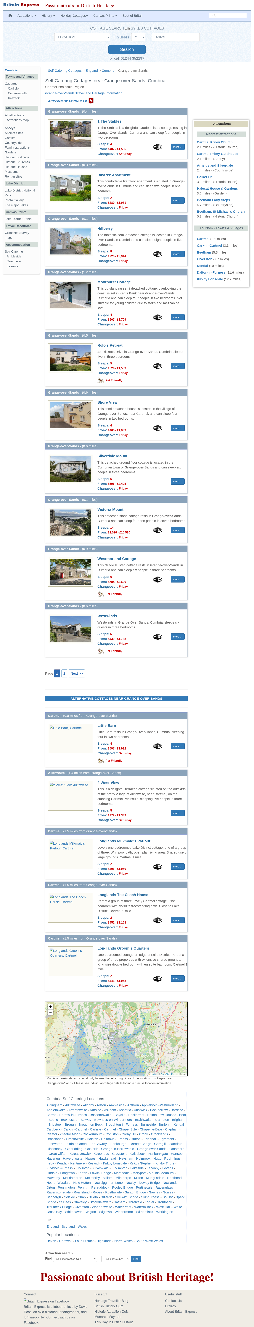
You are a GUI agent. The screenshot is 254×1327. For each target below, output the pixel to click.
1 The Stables (109, 121)
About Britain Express (181, 1311)
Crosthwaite (75, 1139)
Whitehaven (74, 1212)
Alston (101, 1105)
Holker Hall (205, 177)
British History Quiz (108, 1305)
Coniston (112, 1134)
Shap (82, 1197)
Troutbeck (164, 1202)
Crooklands (159, 1134)
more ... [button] (177, 146)
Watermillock (143, 1207)
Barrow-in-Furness (73, 1115)
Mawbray (53, 1178)
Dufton (136, 1139)
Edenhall (150, 1139)
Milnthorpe (123, 1178)
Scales (168, 1192)
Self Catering (14, 251)
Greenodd (101, 1154)
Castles (10, 138)
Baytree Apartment (114, 175)
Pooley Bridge (122, 1187)
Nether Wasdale (58, 1183)
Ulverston (82, 1207)
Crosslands (54, 1139)
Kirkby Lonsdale (115, 1163)
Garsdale (175, 1144)
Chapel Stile (128, 1129)
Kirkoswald (100, 1168)
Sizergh (106, 1197)
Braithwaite (143, 1120)
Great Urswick (80, 1154)
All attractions (14, 115)
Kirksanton (119, 1168)
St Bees (65, 1202)
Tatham (119, 1202)
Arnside (95, 1110)
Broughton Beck (90, 1124)
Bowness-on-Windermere (113, 1120)
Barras (51, 1115)
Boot (182, 1115)
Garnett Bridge (140, 1144)
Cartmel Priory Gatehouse (217, 154)
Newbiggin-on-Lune (108, 1183)
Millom (107, 1178)
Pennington (66, 1187)
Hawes (90, 1158)
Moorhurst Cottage (114, 282)
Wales (82, 1226)
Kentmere (77, 1163)
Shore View (107, 402)
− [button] (50, 1012)
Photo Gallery (14, 200)
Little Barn (106, 725)
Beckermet (136, 1115)
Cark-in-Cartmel (75, 1129)
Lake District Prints (18, 219)
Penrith (83, 1187)
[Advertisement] (21, 334)
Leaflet (154, 1074)
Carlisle (95, 1129)
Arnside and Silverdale (215, 165)
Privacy (170, 1305)
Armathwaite (77, 1110)
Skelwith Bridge (126, 1197)
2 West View (108, 783)
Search (127, 49)
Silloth (93, 1197)
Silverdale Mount (112, 456)
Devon (51, 1241)
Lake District (84, 1241)
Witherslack (144, 1212)
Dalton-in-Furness (114, 1139)
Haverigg (53, 1158)
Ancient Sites (14, 133)
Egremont (167, 1139)
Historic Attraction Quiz (111, 1311)
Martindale (122, 1173)
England (92, 70)
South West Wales (149, 1241)
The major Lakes (16, 205)
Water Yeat (123, 1207)
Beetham (204, 252)
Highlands (104, 1241)
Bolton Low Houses (161, 1115)
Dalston (92, 1139)
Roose (97, 1192)
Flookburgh (118, 1144)
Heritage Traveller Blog (111, 1300)
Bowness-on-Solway (76, 1120)
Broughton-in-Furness (121, 1124)
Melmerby (92, 1178)
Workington (164, 1212)
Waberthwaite (102, 1207)
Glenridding (73, 1149)
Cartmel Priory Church (215, 142)
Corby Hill (129, 1134)
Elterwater (54, 1144)
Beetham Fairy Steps (213, 200)
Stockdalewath (100, 1202)
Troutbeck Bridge (59, 1207)
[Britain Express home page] (21, 5)
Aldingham (54, 1105)
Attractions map (18, 120)
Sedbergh (53, 1197)
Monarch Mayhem (107, 1316)
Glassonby (54, 1149)
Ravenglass (164, 1187)
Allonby (88, 1105)
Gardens (11, 152)
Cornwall (65, 1241)
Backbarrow (159, 1110)
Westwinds (107, 616)
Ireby (50, 1163)
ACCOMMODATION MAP (67, 101)
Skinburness (150, 1197)
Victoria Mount (110, 509)
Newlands (170, 1183)
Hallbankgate (158, 1154)
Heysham (126, 1158)
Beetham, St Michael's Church (221, 211)
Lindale (51, 1173)
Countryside (13, 143)
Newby (131, 1183)
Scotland (68, 1226)
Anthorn (133, 1105)
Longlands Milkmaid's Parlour (123, 841)
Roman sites (13, 176)
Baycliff (120, 1115)
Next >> (77, 673)
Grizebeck (137, 1154)
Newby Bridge (149, 1183)
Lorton (82, 1173)
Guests (123, 37)
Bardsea (177, 1110)
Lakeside (137, 1168)
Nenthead (174, 1178)
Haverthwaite (72, 1158)
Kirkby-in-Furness (59, 1168)
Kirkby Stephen (141, 1163)
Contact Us (173, 1300)
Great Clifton (58, 1154)
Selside (69, 1197)
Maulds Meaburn (161, 1173)
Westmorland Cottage (116, 559)
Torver (149, 1202)
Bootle (53, 1120)
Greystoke (119, 1154)
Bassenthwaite (101, 1115)
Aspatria (125, 1110)
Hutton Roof (162, 1158)
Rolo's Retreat (110, 345)
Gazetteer (12, 83)
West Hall (163, 1207)
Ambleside (116, 1105)
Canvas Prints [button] (104, 15)
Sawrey (154, 1192)
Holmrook (143, 1158)
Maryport (139, 1173)
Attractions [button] (25, 15)
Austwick (140, 1110)
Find (48, 1258)
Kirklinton (82, 1168)
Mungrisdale (155, 1178)
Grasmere (176, 1149)
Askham (110, 1110)
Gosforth (91, 1149)
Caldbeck (53, 1129)
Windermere (124, 1212)
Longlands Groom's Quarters (123, 948)
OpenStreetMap (168, 1074)
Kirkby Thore (164, 1163)
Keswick (94, 1163)
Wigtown (105, 1212)
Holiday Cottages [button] (73, 15)
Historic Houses (16, 167)
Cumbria (108, 70)
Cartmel (110, 1129)
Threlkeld (135, 1202)
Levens (167, 1168)
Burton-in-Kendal (171, 1124)
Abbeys (10, 128)
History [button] (47, 15)
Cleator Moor (70, 1134)
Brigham (178, 1120)
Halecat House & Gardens (217, 188)
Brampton (162, 1120)
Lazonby (153, 1168)
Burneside (148, 1124)
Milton (138, 1178)
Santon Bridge (135, 1192)
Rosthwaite (113, 1192)
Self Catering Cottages (65, 70)
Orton (50, 1187)
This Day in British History (113, 1321)
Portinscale (144, 1187)
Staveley (80, 1202)
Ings (177, 1158)
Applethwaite (56, 1110)
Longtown (67, 1173)
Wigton (91, 1212)
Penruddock (100, 1187)
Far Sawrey (98, 1144)
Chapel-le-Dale (151, 1129)
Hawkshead (107, 1158)
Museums (11, 171)
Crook (143, 1134)
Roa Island (82, 1192)
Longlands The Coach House (122, 895)
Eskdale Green (76, 1144)
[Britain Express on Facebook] (46, 1300)
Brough (70, 1124)
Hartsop (177, 1154)
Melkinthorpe (72, 1178)
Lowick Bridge (100, 1173)
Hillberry (105, 228)
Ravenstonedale (58, 1192)
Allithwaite (72, 1105)
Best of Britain (133, 15)
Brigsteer (55, 1124)
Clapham (172, 1129)
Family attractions (17, 147)
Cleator (51, 1134)
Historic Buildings (17, 157)
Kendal (62, 1163)
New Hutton (82, 1183)
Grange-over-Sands (151, 1149)
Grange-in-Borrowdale (117, 1149)
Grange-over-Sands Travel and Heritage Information (83, 93)
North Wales (123, 1241)
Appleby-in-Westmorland (160, 1105)
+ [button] (50, 1006)
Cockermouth (92, 1134)
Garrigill (160, 1144)
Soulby (168, 1197)
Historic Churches (17, 162)
